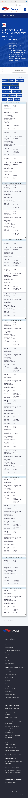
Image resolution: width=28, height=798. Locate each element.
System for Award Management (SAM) (12, 651)
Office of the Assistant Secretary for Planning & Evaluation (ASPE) (13, 766)
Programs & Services (10, 694)
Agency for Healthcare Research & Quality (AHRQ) (13, 722)
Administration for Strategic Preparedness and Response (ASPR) (13, 718)
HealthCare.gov (9, 647)
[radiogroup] (7, 71)
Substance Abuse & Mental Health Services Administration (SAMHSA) (13, 753)
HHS (6, 683)
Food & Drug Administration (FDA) (13, 740)
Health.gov (7, 680)
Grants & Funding (9, 677)
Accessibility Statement (10, 674)
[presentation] (14, 349)
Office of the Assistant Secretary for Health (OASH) (13, 762)
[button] (17, 5)
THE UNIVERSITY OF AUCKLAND (17, 108)
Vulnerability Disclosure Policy (12, 697)
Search (19, 5)
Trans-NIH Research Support (19, 119)
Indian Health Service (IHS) (11, 747)
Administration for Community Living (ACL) (12, 713)
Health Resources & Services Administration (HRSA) (11, 743)
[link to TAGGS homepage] (11, 9)
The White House (9, 655)
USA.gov (7, 660)
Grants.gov (7, 644)
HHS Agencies (8, 686)
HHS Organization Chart (11, 688)
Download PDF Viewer (10, 782)
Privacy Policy (8, 691)
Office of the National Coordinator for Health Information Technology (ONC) (13, 772)
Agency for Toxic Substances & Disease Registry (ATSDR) (12, 727)
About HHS (8, 672)
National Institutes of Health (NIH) (13, 750)
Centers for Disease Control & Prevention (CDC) (12, 731)
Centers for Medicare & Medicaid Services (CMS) (12, 736)
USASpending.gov (9, 663)
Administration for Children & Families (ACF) (12, 709)
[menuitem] (19, 78)
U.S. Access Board (9, 657)
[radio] (6, 70)
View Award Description (19, 70)
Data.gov (7, 642)
